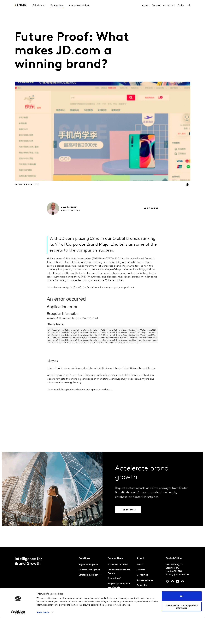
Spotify (78, 287)
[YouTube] (177, 582)
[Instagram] (167, 582)
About (145, 5)
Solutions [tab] (37, 5)
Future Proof (114, 578)
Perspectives (56, 5)
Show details (43, 612)
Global (181, 5)
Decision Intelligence (89, 570)
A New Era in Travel (117, 565)
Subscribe (142, 585)
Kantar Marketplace (79, 5)
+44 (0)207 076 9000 (178, 575)
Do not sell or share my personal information (182, 606)
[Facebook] (172, 582)
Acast (90, 287)
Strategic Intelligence (90, 575)
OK (181, 596)
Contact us (168, 5)
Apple (68, 287)
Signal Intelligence (88, 565)
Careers (156, 5)
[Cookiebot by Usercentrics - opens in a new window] (18, 612)
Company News (145, 580)
